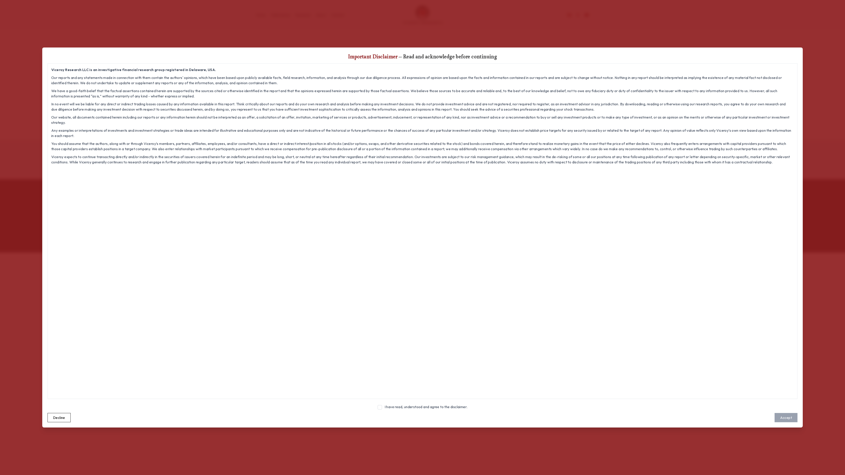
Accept (786, 417)
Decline (59, 417)
